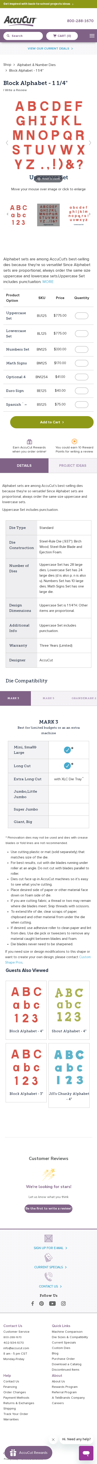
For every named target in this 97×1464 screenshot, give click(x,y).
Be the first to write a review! (48, 1208)
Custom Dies (61, 1348)
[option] (7, 64)
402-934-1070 (13, 1342)
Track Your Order (15, 1414)
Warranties (11, 1419)
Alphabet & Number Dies (36, 65)
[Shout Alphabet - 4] (69, 1004)
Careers (58, 1403)
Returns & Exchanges (18, 1403)
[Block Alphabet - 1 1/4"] (18, 215)
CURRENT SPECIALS (48, 1267)
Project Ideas (72, 465)
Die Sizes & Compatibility (70, 1337)
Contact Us (11, 1381)
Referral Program (64, 1392)
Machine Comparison (67, 1331)
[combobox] (25, 36)
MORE (47, 282)
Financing (10, 1387)
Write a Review (16, 90)
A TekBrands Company (68, 1397)
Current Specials (64, 1342)
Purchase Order (63, 1358)
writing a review (81, 451)
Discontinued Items (65, 1369)
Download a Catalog (66, 1364)
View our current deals (48, 48)
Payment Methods (16, 1397)
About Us (58, 1381)
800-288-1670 (80, 21)
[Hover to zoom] (48, 139)
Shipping (9, 1408)
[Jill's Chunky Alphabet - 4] (69, 1067)
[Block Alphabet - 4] (26, 1004)
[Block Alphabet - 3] (26, 1067)
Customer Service (16, 1331)
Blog (55, 1353)
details (24, 465)
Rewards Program (65, 1387)
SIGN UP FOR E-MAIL (48, 1248)
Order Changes (14, 1392)
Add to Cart (50, 422)
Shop (7, 64)
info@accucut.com (16, 1348)
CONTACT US (48, 1286)
